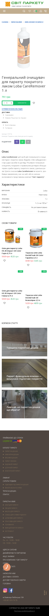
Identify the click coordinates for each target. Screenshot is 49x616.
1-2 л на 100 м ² (41, 203)
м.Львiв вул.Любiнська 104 (13, 597)
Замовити (22, 103)
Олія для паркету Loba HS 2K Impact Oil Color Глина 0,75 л (12, 293)
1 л (46, 199)
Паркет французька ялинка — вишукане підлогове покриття (24, 377)
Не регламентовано (39, 207)
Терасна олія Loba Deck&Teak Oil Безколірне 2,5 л (33, 297)
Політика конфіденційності (24, 611)
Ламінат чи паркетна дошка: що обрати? (23, 408)
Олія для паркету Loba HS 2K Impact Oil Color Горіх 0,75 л (12, 250)
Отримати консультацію (12, 109)
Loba (45, 191)
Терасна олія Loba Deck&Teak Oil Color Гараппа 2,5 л (34, 255)
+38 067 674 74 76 (10, 600)
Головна (5, 22)
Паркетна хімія (16, 22)
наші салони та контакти (21, 6)
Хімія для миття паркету (34, 22)
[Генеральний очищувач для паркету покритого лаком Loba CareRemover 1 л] (16, 142)
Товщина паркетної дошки (22, 347)
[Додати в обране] (34, 103)
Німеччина (43, 195)
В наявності (42, 211)
